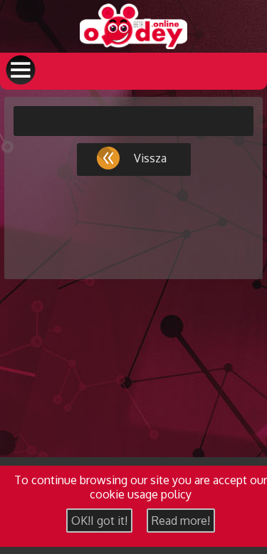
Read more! (181, 520)
